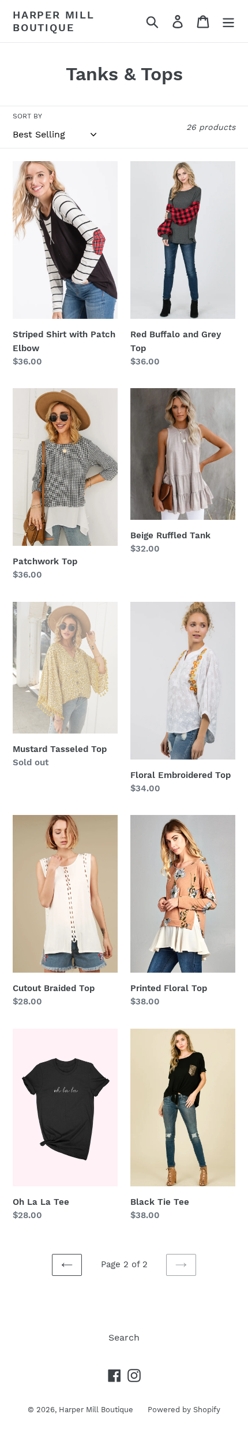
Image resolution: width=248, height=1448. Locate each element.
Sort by (27, 116)
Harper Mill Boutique (54, 21)
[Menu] (228, 21)
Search (124, 1337)
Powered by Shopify (184, 1409)
